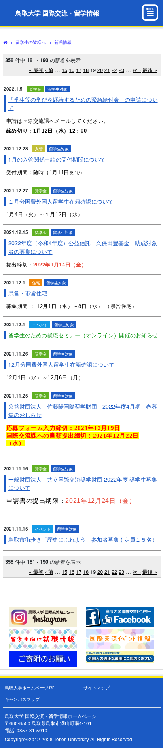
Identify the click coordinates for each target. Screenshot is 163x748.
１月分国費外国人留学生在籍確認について (61, 201)
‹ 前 (49, 70)
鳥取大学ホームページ (27, 688)
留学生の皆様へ (30, 42)
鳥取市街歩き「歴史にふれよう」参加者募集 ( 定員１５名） (82, 539)
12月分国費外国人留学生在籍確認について (61, 364)
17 (79, 70)
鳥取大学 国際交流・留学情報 (57, 13)
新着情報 (63, 42)
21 (107, 70)
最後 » (149, 70)
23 (121, 70)
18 (86, 70)
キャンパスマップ (22, 699)
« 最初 (36, 70)
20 (100, 70)
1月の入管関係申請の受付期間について (57, 159)
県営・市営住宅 (27, 293)
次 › (137, 70)
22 (114, 70)
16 (71, 70)
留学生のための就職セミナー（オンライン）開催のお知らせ (83, 335)
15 (64, 70)
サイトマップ (96, 688)
